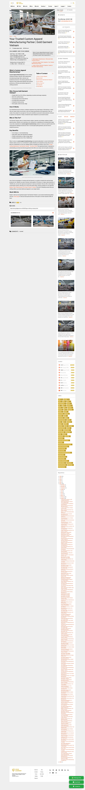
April (62, 493)
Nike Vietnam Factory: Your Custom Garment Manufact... (67, 621)
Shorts (59, 407)
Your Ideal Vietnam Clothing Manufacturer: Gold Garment (65, 225)
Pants (64, 434)
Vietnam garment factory (63, 440)
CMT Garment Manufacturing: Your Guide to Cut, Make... (67, 758)
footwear (69, 407)
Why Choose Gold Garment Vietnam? (44, 79)
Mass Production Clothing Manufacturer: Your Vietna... (65, 557)
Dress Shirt (70, 409)
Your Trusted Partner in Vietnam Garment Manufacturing (66, 754)
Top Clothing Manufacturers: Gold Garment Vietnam (66, 551)
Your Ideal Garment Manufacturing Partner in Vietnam (67, 637)
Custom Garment (61, 419)
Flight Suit (68, 432)
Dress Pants (60, 413)
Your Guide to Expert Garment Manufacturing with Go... (66, 658)
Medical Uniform (61, 428)
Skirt (64, 407)
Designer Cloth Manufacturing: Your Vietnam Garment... (67, 633)
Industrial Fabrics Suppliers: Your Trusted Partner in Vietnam (19, 223)
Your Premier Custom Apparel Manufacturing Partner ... (66, 690)
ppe (63, 421)
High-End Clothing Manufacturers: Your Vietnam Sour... (67, 541)
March (62, 495)
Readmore (69, 173)
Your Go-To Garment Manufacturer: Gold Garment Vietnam (67, 649)
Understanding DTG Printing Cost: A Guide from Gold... (67, 524)
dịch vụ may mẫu (61, 448)
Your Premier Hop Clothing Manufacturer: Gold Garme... (66, 653)
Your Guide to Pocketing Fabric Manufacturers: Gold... (66, 565)
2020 (60, 483)
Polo (68, 401)
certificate (60, 442)
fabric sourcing (61, 450)
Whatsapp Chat (77, 777)
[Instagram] (56, 773)
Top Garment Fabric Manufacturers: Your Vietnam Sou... (67, 567)
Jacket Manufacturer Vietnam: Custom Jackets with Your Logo (65, 328)
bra (64, 409)
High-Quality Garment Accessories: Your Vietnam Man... (67, 627)
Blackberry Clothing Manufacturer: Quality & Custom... (67, 543)
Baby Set (60, 430)
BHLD (66, 417)
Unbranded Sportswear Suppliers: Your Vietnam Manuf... (67, 580)
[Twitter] (56, 770)
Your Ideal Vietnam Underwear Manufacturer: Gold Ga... (66, 711)
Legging (59, 411)
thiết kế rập (70, 464)
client (65, 415)
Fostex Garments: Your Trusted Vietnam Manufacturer (66, 725)
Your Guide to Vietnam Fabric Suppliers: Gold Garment (66, 615)
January (62, 498)
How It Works (40, 81)
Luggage (62, 6)
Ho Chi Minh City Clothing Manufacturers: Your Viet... (65, 596)
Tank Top (68, 421)
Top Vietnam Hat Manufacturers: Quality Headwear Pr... (66, 707)
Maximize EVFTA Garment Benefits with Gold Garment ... (67, 506)
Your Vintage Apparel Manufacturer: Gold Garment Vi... (67, 666)
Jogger (70, 425)
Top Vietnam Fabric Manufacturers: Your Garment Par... (67, 610)
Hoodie (25, 6)
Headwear (43, 6)
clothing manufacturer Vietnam (64, 444)
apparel (65, 411)
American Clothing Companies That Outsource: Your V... (67, 670)
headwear (60, 425)
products (69, 405)
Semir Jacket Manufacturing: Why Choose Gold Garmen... (66, 635)
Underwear (60, 438)
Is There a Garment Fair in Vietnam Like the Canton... (67, 508)
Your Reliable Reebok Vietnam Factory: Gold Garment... (66, 604)
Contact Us (77, 786)
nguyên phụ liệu (61, 458)
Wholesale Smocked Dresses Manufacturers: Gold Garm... (66, 578)
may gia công (61, 454)
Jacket (37, 6)
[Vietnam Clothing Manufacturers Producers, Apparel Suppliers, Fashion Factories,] (19, 3)
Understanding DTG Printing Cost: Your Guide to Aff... (67, 529)
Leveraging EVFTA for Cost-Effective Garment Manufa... (67, 504)
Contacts (69, 6)
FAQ (42, 769)
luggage (60, 423)
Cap (31, 6)
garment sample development (64, 452)
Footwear (50, 6)
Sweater (60, 415)
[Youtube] (53, 773)
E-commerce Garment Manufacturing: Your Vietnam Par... (67, 668)
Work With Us (40, 86)
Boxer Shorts (66, 430)
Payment (36, 778)
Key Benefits (39, 84)
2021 (60, 482)
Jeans (66, 425)
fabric (59, 421)
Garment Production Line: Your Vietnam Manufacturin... (66, 686)
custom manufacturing (62, 446)
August (62, 489)
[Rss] (50, 770)
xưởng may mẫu (61, 466)
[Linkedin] (65, 770)
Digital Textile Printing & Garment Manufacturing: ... (66, 602)
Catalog (36, 776)
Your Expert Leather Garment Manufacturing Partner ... (66, 629)
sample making (61, 462)
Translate (61, 11)
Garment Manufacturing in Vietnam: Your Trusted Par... (67, 694)
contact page (16, 196)
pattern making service (62, 460)
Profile (42, 776)
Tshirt (59, 401)
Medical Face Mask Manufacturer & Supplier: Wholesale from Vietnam (66, 185)
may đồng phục (61, 403)
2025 (60, 477)
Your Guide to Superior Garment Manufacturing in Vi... (66, 514)
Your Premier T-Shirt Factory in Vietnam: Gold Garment (66, 165)
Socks (68, 419)
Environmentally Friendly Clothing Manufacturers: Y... (66, 592)
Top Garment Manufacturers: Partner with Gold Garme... (67, 660)
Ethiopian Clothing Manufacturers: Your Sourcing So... (67, 572)
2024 (60, 479)
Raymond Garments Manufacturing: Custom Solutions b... (67, 539)
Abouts (13, 6)
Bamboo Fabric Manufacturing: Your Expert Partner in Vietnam (23, 187)
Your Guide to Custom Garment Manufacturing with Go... (66, 680)
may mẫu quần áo (61, 456)
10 (60, 343)
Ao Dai (68, 428)
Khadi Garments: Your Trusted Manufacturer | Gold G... (66, 574)
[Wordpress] (53, 770)
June (62, 492)
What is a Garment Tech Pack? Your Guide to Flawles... (67, 510)
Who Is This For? (40, 83)
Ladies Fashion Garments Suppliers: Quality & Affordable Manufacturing (42, 66)
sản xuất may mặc (62, 464)
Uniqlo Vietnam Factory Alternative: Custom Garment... (67, 717)
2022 (60, 480)
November (63, 486)
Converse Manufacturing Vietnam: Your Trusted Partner (67, 715)
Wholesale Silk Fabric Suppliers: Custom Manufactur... (66, 522)
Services (60, 409)
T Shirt (19, 6)
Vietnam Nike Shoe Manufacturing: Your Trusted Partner (67, 619)
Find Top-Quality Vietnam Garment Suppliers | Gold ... (67, 598)
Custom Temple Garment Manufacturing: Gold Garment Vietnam (66, 287)
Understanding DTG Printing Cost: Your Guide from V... (67, 545)
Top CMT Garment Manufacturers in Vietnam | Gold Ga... (67, 703)
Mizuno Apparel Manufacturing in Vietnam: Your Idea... (66, 721)
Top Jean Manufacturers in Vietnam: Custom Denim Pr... (67, 518)
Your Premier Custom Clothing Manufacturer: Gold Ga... (66, 678)
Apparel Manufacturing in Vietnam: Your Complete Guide (67, 502)
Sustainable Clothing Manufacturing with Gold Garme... (67, 737)
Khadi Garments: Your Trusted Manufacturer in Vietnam (66, 533)
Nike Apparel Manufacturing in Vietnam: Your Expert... (66, 723)
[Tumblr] (59, 770)
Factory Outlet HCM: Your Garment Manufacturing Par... (67, 756)
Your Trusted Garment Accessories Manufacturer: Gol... (67, 631)
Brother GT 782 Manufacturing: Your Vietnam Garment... (67, 709)
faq (64, 401)
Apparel (56, 6)
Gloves (59, 434)
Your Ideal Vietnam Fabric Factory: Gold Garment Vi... (67, 688)
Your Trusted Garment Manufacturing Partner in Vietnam (67, 651)
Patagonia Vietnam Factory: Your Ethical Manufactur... (66, 719)
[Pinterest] (62, 770)
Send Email (77, 782)
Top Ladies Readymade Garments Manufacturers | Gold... (67, 643)
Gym (63, 405)
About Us (36, 769)
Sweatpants (60, 436)
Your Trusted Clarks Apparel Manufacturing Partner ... (66, 744)
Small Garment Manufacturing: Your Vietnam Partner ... (67, 559)
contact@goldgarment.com (66, 21)
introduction (60, 417)
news (15, 36)
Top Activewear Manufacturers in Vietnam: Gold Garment (66, 701)
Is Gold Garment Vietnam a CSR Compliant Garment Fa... (66, 500)
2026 (60, 476)
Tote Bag (67, 436)
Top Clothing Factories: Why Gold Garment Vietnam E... (66, 553)
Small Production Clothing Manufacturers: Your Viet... (65, 594)
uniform (65, 423)
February (62, 496)
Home (11, 36)
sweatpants (69, 462)
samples (65, 399)
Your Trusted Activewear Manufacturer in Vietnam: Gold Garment (66, 347)
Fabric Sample (61, 432)
